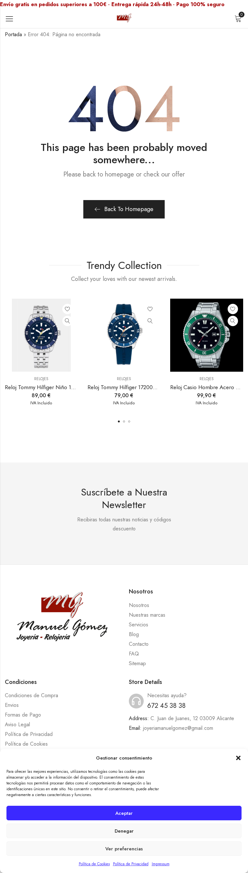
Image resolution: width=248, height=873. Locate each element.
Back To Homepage (128, 209)
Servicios (138, 624)
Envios (12, 705)
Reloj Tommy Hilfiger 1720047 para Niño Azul (142, 387)
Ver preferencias (124, 848)
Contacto (139, 644)
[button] (238, 758)
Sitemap (137, 663)
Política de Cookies (94, 864)
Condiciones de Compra (31, 695)
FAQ (134, 653)
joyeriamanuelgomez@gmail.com (178, 728)
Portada (13, 34)
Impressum (161, 864)
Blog (134, 634)
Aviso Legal (17, 724)
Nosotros (139, 605)
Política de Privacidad (131, 864)
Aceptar (124, 813)
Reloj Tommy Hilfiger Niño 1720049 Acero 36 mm (64, 387)
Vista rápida (67, 321)
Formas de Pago (23, 715)
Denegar (124, 831)
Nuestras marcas (147, 615)
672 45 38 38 (166, 705)
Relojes (41, 379)
